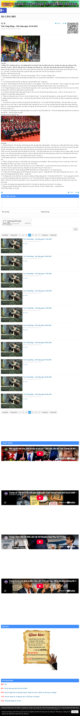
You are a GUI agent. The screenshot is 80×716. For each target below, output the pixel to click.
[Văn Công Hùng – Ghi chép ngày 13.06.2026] (11, 280)
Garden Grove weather (40, 440)
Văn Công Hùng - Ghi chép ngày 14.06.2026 (37, 256)
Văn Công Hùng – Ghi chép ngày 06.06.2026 (37, 377)
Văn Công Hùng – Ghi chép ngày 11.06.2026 (37, 308)
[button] (3, 10)
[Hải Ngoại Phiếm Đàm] (40, 3)
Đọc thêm (25, 243)
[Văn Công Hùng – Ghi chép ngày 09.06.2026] (11, 349)
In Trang (2, 192)
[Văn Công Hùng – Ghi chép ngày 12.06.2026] (11, 297)
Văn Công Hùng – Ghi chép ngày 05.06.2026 (37, 394)
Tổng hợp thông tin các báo (13, 700)
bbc (6, 684)
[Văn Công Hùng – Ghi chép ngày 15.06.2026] (11, 245)
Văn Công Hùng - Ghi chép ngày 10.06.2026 (37, 325)
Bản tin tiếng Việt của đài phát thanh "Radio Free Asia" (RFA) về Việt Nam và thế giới (30, 692)
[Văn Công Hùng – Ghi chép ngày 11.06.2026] (11, 314)
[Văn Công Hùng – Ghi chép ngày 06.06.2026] (11, 383)
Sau (63, 23)
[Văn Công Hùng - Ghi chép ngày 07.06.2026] (11, 366)
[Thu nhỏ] (2, 23)
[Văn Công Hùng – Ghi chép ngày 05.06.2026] (11, 401)
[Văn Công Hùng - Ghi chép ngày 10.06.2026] (11, 332)
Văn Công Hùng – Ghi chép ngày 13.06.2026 (37, 273)
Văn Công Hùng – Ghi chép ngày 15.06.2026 (37, 239)
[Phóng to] (5, 23)
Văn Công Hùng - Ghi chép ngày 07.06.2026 (37, 360)
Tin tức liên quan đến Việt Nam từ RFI (15, 688)
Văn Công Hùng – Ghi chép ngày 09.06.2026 (37, 342)
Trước (58, 23)
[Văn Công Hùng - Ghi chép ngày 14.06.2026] (11, 263)
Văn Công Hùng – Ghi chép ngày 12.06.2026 (37, 291)
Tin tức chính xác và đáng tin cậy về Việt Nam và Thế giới (22, 696)
